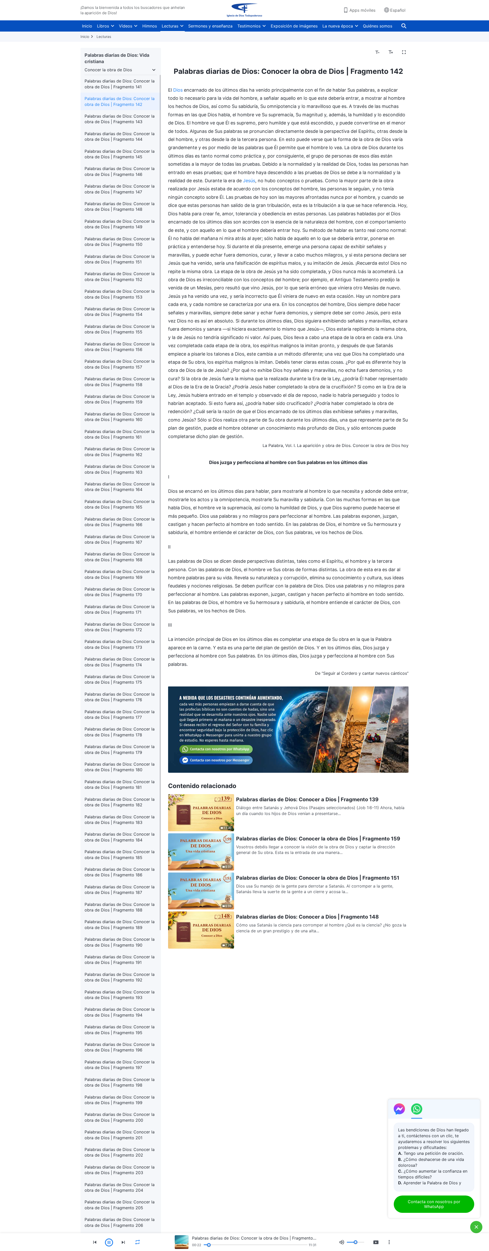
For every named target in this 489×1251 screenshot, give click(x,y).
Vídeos (125, 26)
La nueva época (337, 26)
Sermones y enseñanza (210, 26)
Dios (178, 90)
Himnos (149, 26)
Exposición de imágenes (294, 26)
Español (397, 10)
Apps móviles (362, 10)
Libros (103, 26)
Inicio (87, 26)
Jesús (249, 180)
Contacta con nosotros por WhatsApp (434, 1204)
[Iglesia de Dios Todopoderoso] (244, 10)
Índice (177, 52)
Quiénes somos (377, 26)
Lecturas (170, 26)
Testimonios (249, 26)
